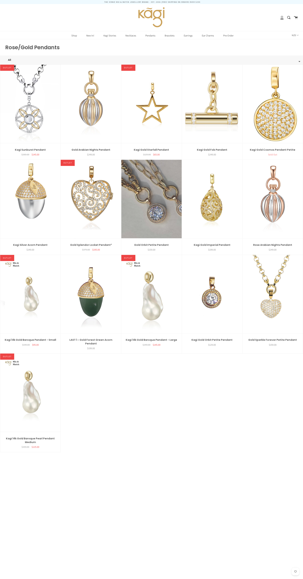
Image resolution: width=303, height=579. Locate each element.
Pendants (150, 35)
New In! (90, 35)
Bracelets (169, 35)
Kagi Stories (109, 35)
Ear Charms (208, 35)
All (9, 60)
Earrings (188, 35)
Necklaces (130, 35)
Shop (74, 35)
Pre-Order (228, 35)
